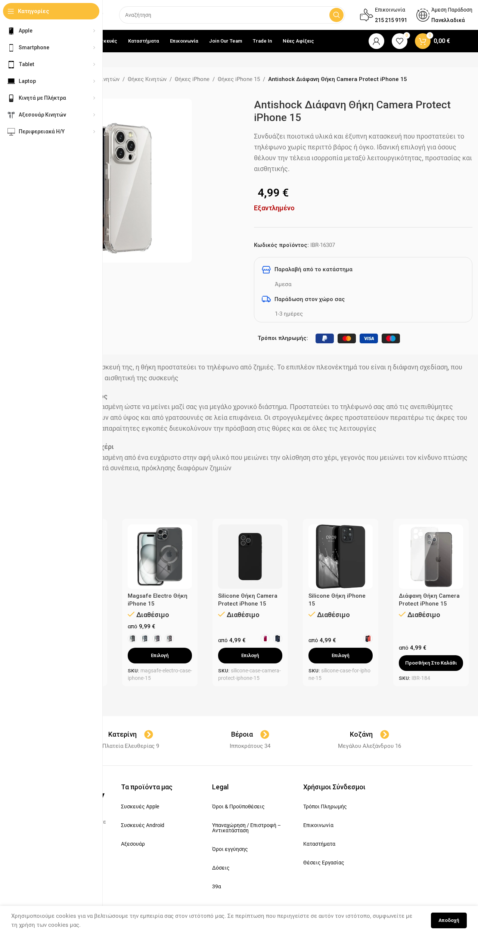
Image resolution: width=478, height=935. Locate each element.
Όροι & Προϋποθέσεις (238, 806)
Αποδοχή (448, 920)
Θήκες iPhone (192, 79)
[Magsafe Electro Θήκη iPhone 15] (160, 556)
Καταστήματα (319, 844)
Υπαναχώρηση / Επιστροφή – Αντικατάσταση (246, 827)
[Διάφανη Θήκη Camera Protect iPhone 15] (431, 556)
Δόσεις (221, 868)
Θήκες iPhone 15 (239, 79)
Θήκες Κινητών (147, 79)
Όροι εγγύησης (230, 849)
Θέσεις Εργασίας (323, 863)
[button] (431, 663)
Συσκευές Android (142, 825)
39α (216, 886)
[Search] (336, 15)
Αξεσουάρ (133, 844)
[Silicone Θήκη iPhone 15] (340, 556)
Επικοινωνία (318, 825)
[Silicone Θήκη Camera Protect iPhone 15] (250, 556)
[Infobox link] (383, 15)
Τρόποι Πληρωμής (325, 806)
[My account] (376, 41)
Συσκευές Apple (140, 806)
